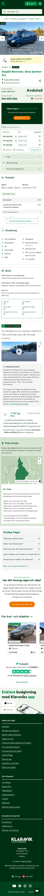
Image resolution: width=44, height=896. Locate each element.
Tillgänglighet (7, 791)
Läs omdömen (22, 682)
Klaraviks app (7, 759)
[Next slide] (41, 38)
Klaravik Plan (6, 786)
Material (31, 892)
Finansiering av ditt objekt (12, 751)
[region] (22, 470)
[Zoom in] (39, 459)
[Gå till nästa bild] (39, 631)
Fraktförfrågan (7, 755)
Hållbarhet (6, 803)
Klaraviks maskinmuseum (11, 807)
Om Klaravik (6, 782)
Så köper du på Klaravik (10, 731)
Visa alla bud (35, 150)
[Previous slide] (2, 38)
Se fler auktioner (17, 61)
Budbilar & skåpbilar (19, 19)
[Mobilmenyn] (40, 4)
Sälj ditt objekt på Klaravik (11, 735)
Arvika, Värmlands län (12, 80)
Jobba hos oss (7, 826)
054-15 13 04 (26, 861)
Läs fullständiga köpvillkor (19, 404)
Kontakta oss (7, 822)
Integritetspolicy (8, 795)
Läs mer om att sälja (20, 604)
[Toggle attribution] (39, 481)
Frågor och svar (7, 739)
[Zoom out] (39, 462)
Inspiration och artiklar (10, 763)
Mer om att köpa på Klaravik (14, 566)
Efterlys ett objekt (9, 767)
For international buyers (11, 747)
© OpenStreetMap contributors (27, 481)
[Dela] (39, 80)
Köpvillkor (5, 726)
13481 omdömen (29, 675)
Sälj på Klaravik (20, 118)
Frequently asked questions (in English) (16, 743)
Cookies (5, 799)
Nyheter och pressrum (10, 830)
